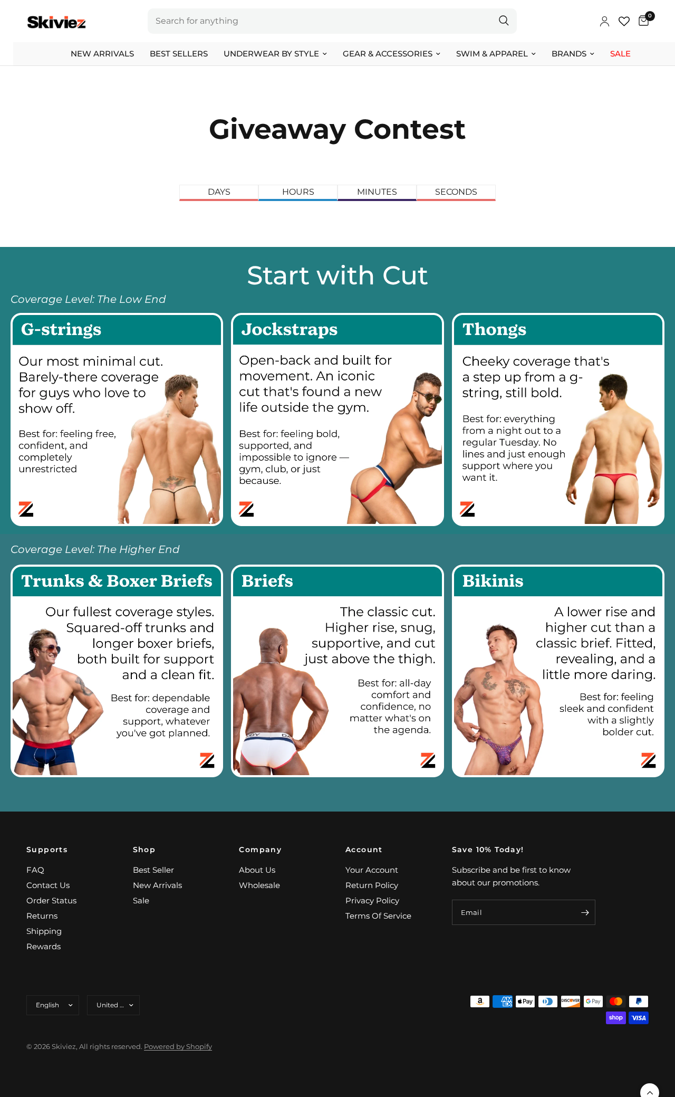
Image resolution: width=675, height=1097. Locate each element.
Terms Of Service (378, 916)
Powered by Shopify (178, 1046)
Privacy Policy (372, 900)
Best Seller (153, 870)
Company (260, 849)
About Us (257, 870)
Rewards (43, 946)
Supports (47, 849)
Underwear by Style (271, 54)
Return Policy (371, 885)
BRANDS (569, 54)
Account (364, 849)
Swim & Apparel (492, 54)
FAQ (35, 870)
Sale (620, 54)
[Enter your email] (584, 912)
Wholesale (259, 885)
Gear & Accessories (387, 54)
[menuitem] (102, 53)
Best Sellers (179, 54)
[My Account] (604, 21)
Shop (144, 849)
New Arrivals (102, 54)
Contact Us (48, 885)
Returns (41, 916)
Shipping (44, 931)
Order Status (51, 900)
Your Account (371, 870)
